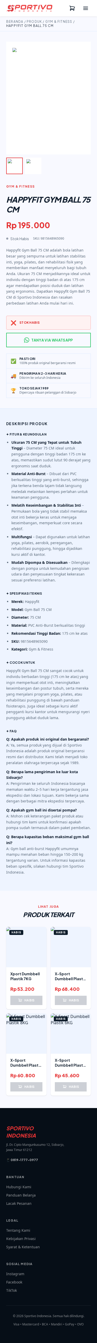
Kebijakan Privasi (21, 1238)
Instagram (15, 1273)
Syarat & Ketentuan (23, 1246)
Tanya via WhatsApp (52, 340)
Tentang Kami (18, 1230)
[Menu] (85, 8)
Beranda (14, 22)
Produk (34, 22)
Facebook (14, 1282)
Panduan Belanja (21, 1195)
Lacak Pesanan (19, 1203)
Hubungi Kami (18, 1186)
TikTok (11, 1290)
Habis (29, 1000)
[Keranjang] (72, 8)
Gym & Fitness (58, 22)
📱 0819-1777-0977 (22, 1160)
